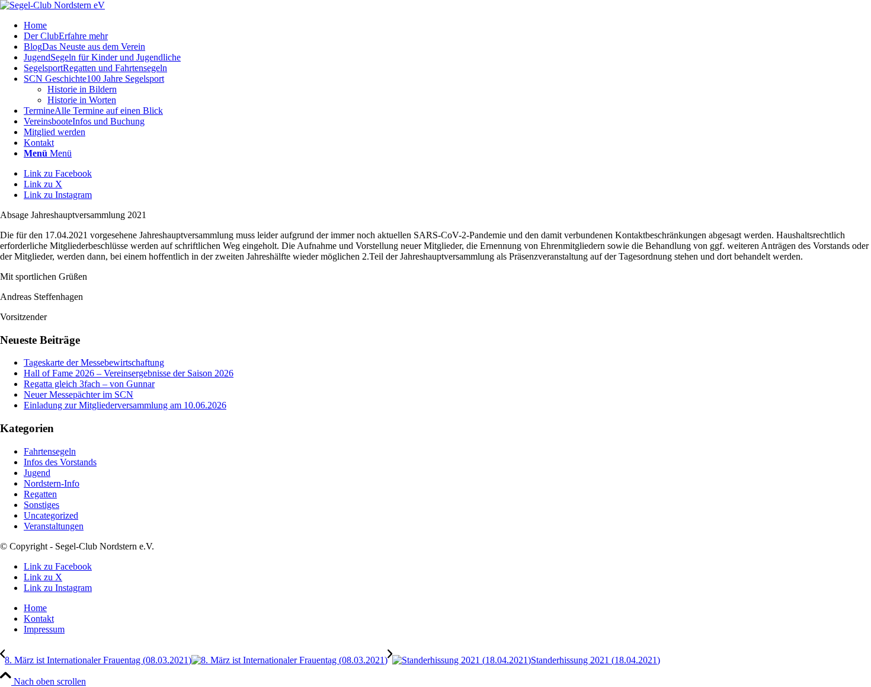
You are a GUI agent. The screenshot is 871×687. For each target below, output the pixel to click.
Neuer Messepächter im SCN (78, 394)
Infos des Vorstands (60, 462)
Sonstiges (41, 505)
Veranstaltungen (54, 526)
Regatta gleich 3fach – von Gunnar (89, 384)
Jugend (37, 473)
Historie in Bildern (82, 89)
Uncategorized (51, 515)
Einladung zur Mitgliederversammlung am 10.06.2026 (125, 405)
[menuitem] (447, 25)
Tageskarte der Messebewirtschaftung (94, 362)
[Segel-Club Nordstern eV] (52, 5)
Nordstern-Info (51, 483)
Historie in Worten (81, 100)
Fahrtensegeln (50, 451)
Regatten (40, 494)
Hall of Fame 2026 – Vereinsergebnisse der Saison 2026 (128, 373)
